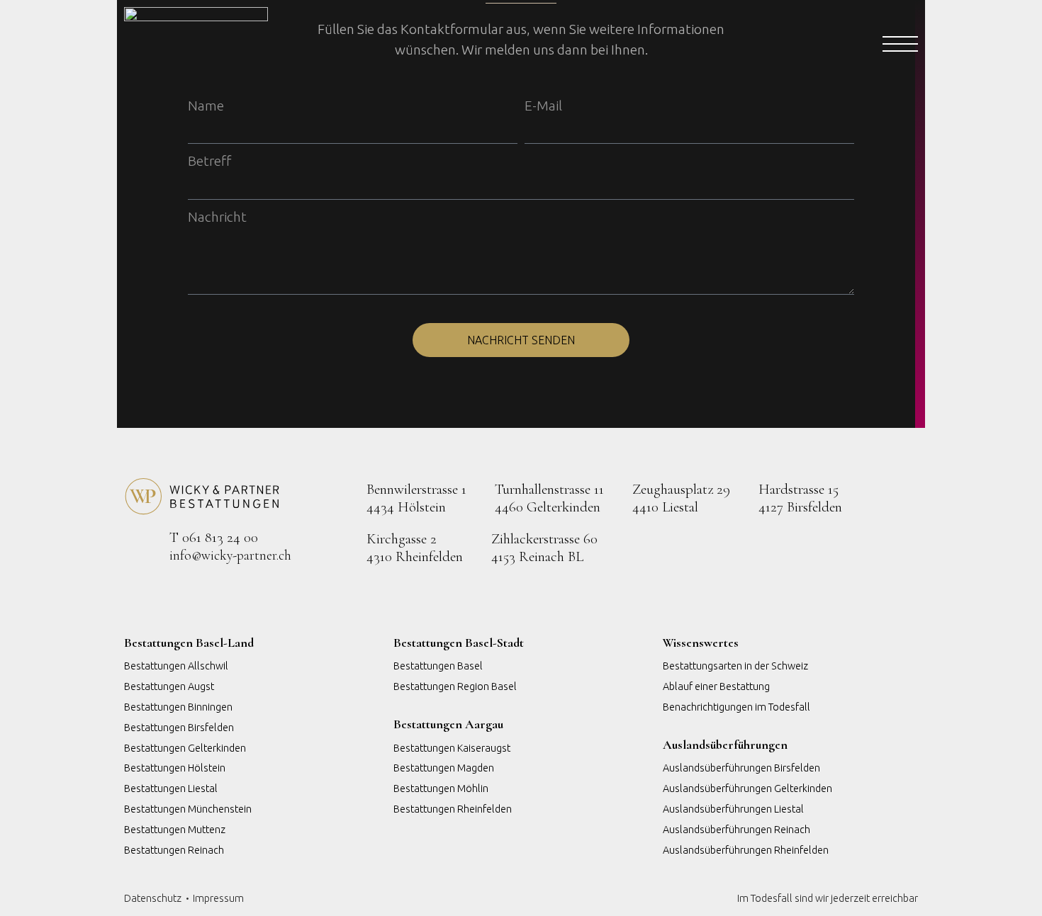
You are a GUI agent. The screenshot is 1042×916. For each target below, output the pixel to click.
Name (206, 105)
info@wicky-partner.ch (230, 555)
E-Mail (543, 105)
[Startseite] (478, 45)
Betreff (209, 161)
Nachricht (217, 217)
